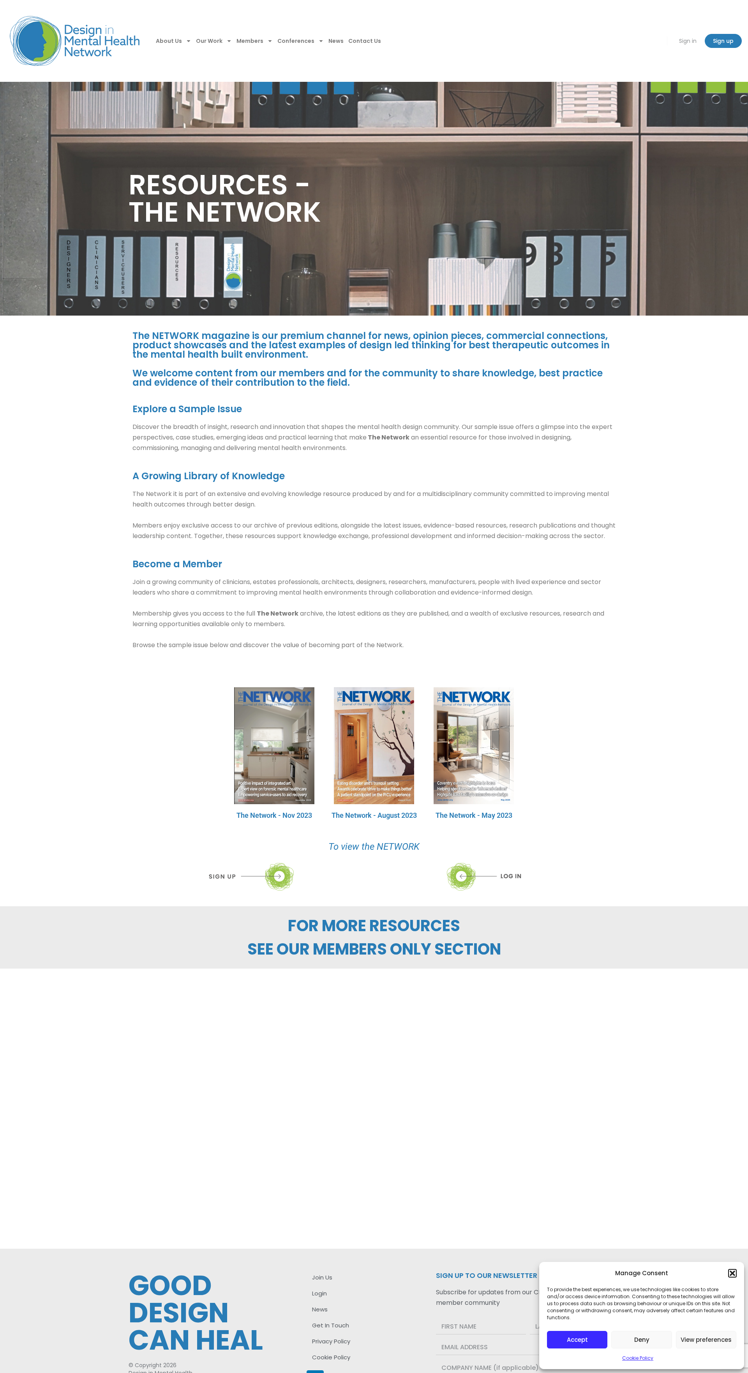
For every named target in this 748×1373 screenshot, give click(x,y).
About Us (169, 41)
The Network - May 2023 (474, 815)
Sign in (688, 41)
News (336, 41)
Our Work (209, 41)
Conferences (295, 41)
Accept (577, 1340)
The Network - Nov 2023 (274, 815)
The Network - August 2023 (374, 815)
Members (249, 41)
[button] (732, 1273)
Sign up (723, 41)
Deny (641, 1340)
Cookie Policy (637, 1358)
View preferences (706, 1340)
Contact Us (364, 41)
